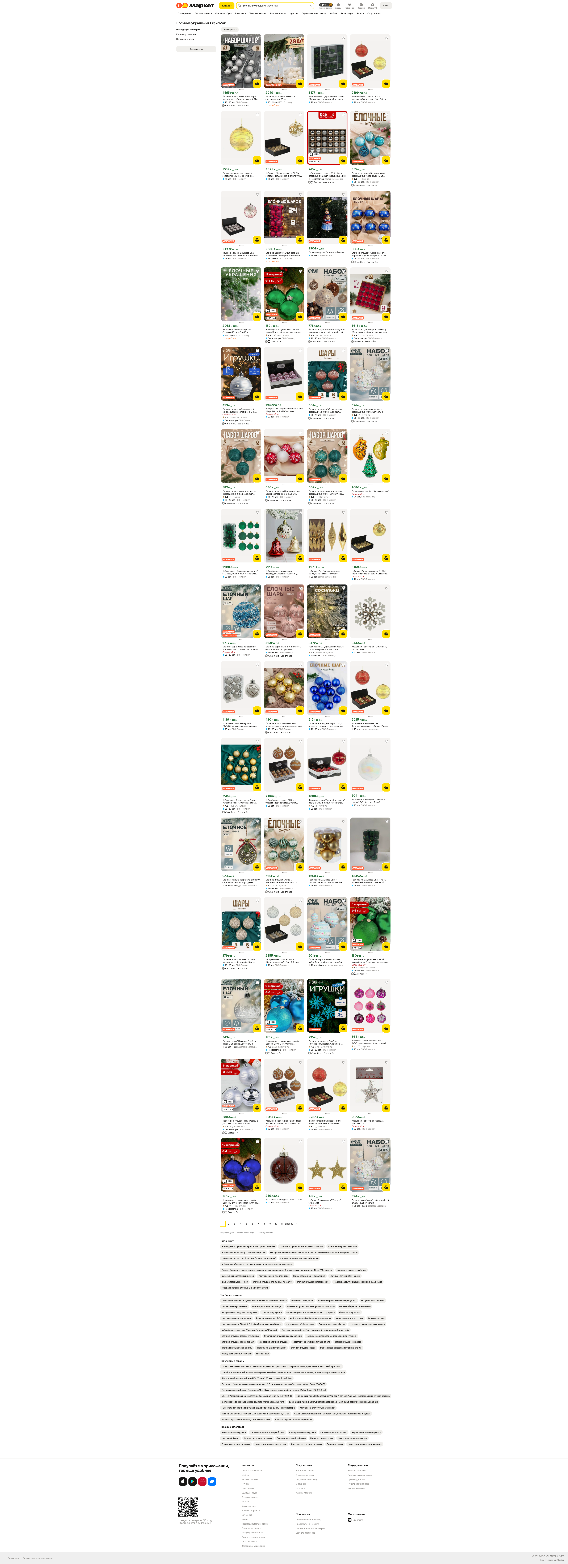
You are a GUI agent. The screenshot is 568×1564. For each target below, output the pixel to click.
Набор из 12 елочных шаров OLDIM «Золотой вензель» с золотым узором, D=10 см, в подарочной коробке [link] (370, 572)
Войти (386, 5)
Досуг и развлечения (252, 1470)
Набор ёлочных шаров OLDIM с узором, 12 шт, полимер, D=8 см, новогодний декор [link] (281, 801)
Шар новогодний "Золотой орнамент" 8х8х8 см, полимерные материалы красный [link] (327, 801)
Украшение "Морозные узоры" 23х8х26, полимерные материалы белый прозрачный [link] (238, 724)
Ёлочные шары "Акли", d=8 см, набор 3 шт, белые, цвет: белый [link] (370, 1201)
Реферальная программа (360, 1475)
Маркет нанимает (356, 1488)
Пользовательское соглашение (38, 1558)
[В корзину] (257, 83)
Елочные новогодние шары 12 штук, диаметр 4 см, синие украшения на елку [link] (326, 724)
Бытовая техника (250, 1479)
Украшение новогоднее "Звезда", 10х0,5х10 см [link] (368, 1122)
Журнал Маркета (304, 1493)
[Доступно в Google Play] (192, 1485)
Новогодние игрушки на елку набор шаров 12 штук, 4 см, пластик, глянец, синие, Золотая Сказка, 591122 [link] (240, 1201)
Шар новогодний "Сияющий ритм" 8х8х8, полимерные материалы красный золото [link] (325, 1122)
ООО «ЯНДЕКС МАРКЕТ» (552, 1556)
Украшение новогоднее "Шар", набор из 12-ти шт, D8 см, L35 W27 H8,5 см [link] (283, 1122)
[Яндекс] (560, 1560)
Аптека (245, 1501)
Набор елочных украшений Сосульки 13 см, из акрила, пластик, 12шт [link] (326, 648)
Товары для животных (252, 1532)
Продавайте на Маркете (307, 1524)
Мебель (245, 1475)
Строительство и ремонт (254, 1537)
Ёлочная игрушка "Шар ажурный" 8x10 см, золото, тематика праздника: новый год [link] (241, 881)
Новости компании (357, 1470)
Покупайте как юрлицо (307, 1479)
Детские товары (250, 1541)
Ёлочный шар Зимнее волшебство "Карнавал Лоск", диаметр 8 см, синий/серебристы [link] (241, 648)
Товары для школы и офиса (255, 1524)
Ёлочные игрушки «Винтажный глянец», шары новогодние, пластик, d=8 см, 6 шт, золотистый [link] (283, 724)
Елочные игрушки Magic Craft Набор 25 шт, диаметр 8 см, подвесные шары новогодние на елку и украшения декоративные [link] (370, 331)
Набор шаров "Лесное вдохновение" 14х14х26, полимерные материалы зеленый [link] (240, 572)
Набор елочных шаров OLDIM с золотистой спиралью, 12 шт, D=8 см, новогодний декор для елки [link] (369, 97)
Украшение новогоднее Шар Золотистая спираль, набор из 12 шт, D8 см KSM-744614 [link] (369, 724)
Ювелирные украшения (253, 1546)
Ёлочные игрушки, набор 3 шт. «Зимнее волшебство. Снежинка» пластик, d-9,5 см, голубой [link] (325, 1042)
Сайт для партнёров (305, 1533)
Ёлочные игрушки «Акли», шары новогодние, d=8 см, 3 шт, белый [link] (367, 410)
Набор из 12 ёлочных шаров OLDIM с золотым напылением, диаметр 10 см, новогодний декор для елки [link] (284, 174)
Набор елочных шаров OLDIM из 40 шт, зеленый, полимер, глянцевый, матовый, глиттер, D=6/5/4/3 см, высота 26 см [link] (369, 881)
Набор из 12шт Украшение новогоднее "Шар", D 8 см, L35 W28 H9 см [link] (284, 409)
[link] (248, 1246)
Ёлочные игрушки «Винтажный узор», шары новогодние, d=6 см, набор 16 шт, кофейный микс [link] (327, 331)
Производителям (356, 1479)
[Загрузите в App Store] (183, 1485)
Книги (244, 1519)
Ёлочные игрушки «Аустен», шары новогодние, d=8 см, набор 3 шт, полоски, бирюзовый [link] (239, 492)
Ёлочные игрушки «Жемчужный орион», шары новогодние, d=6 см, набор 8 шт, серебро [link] (239, 410)
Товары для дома (250, 1497)
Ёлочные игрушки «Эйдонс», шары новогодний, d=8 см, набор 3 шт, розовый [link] (325, 410)
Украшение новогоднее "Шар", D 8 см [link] (284, 1199)
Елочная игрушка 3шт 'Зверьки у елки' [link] (370, 491)
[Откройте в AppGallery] (202, 1485)
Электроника (248, 1488)
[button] (230, 29)
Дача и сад (247, 1515)
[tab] (184, 13)
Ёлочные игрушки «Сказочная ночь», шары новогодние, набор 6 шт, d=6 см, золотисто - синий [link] (370, 254)
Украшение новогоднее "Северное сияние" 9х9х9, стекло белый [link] (368, 800)
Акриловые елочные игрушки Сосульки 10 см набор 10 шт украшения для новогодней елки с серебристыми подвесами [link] (238, 331)
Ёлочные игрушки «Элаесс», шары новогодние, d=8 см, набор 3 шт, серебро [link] (238, 960)
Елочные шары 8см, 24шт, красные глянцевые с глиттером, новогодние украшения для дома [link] (283, 254)
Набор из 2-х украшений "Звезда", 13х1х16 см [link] (325, 1201)
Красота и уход (249, 1506)
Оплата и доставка (305, 1475)
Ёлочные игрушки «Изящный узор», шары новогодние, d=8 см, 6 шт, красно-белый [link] (283, 492)
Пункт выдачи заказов (358, 1484)
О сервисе (301, 1484)
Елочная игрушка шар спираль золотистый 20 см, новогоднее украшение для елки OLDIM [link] (237, 174)
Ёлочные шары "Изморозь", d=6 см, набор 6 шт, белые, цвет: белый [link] (239, 1042)
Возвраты (300, 1488)
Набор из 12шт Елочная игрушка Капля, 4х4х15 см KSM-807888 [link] (324, 572)
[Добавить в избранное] (257, 38)
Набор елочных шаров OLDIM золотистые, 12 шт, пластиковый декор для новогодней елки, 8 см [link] (327, 881)
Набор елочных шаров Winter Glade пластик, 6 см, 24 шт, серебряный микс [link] (327, 174)
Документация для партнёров (310, 1528)
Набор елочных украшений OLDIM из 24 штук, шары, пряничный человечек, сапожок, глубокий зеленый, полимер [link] (327, 97)
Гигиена (245, 1484)
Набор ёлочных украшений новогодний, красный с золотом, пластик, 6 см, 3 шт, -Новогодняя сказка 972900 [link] (281, 572)
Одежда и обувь (249, 1493)
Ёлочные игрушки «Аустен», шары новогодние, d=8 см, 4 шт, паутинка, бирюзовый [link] (326, 492)
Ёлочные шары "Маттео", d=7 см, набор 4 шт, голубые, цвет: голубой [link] (325, 960)
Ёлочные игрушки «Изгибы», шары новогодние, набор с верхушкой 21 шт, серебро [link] (240, 97)
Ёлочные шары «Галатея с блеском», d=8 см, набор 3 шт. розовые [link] (283, 648)
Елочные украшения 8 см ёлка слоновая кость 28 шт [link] (280, 97)
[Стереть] (310, 6)
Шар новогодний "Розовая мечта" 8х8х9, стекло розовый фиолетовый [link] (369, 1041)
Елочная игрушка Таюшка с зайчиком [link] (326, 252)
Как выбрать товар (305, 1470)
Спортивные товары (251, 1528)
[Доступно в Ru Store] (212, 1485)
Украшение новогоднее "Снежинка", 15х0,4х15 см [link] (369, 648)
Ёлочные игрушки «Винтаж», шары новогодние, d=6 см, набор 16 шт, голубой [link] (368, 174)
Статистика (13, 1558)
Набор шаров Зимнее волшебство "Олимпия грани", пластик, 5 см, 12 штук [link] (239, 801)
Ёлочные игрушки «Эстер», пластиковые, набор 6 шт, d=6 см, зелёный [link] (282, 881)
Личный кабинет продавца (308, 1519)
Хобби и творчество (251, 1510)
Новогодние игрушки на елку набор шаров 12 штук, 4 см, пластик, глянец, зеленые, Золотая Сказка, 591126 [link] (283, 331)
